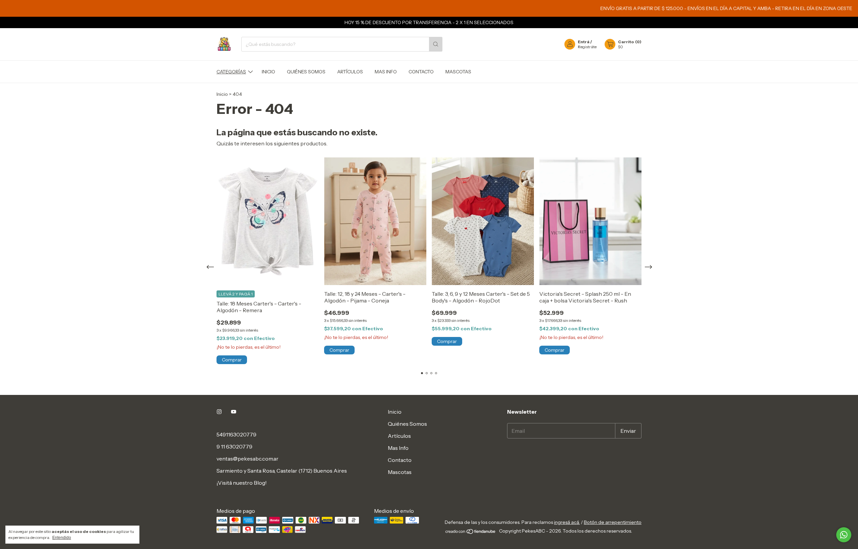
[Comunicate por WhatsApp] (843, 534)
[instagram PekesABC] (219, 411)
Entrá (584, 41)
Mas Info (386, 72)
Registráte (587, 46)
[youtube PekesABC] (233, 411)
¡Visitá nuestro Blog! (242, 482)
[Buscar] (435, 44)
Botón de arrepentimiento (612, 522)
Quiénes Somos (306, 72)
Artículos (350, 72)
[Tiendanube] (471, 533)
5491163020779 (236, 434)
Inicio (268, 72)
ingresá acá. (567, 522)
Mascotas (458, 72)
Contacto (421, 72)
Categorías (231, 72)
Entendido (61, 537)
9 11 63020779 (234, 446)
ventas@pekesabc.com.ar (248, 458)
